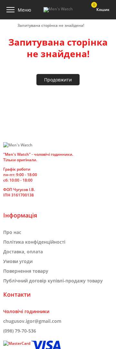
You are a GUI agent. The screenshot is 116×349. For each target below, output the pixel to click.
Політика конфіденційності (34, 242)
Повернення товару (25, 271)
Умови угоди (18, 261)
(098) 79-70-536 (19, 331)
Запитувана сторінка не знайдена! (50, 25)
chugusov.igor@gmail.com (32, 321)
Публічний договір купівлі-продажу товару (53, 281)
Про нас (12, 232)
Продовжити (58, 80)
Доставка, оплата (23, 252)
